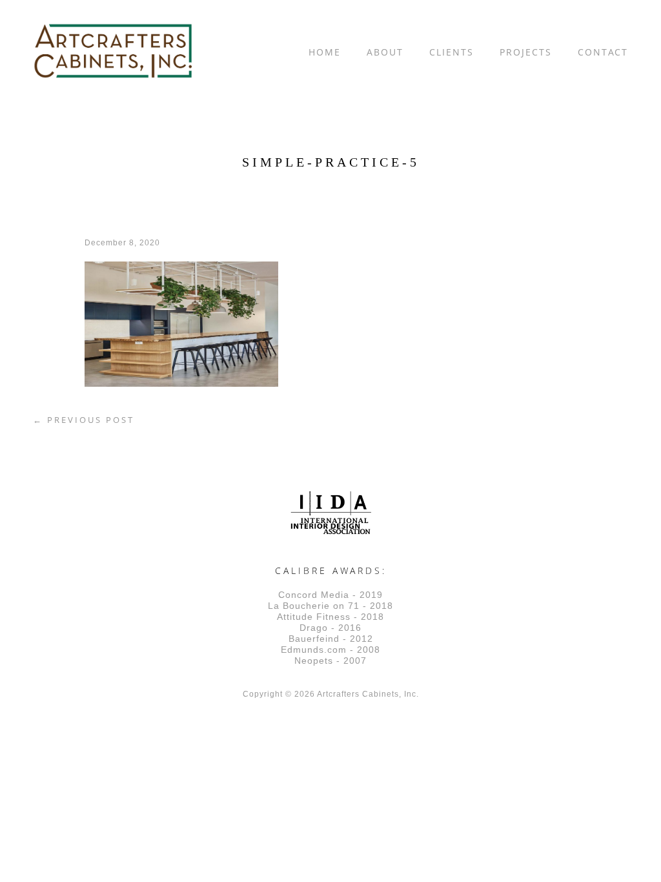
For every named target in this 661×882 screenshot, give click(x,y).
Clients (451, 52)
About (385, 52)
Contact (603, 52)
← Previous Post (83, 420)
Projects (526, 52)
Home (325, 52)
